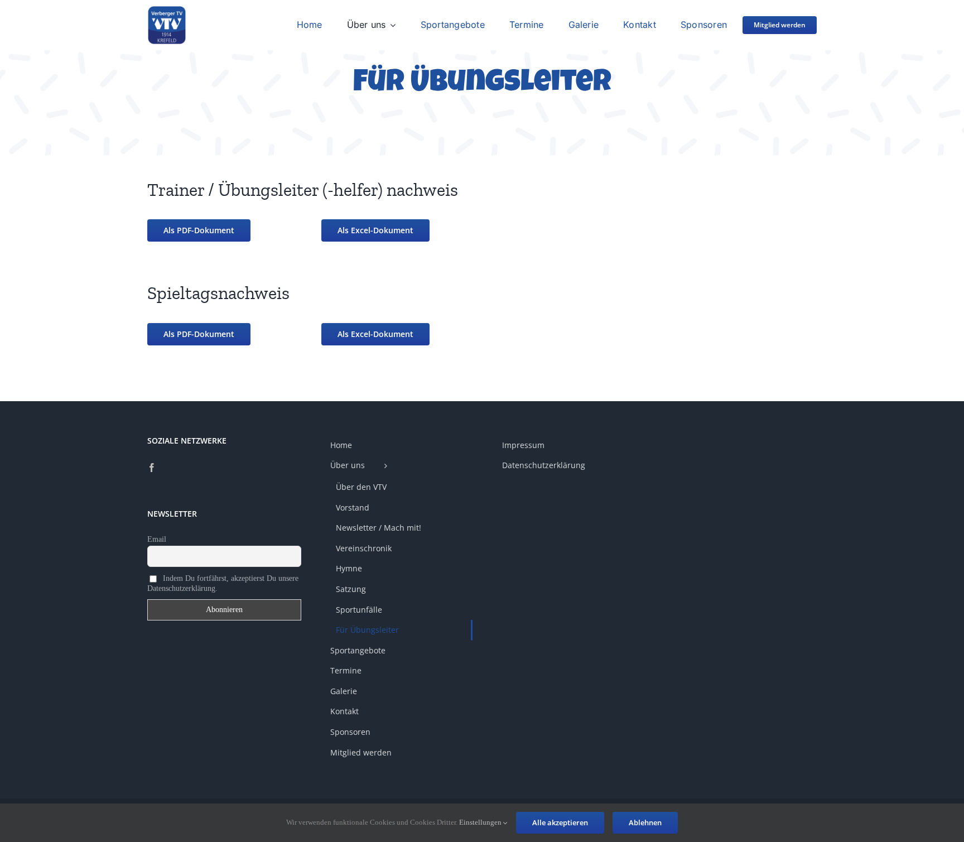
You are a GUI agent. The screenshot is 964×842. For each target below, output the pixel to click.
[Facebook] (151, 467)
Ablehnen (645, 822)
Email (156, 539)
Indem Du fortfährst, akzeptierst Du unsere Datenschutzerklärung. (222, 583)
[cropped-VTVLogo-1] (166, 10)
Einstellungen (481, 822)
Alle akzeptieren (560, 822)
